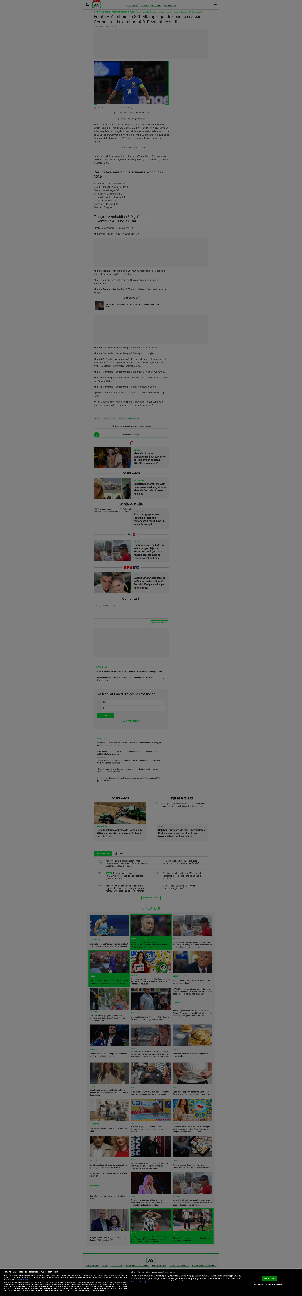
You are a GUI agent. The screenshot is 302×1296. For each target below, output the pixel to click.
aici (117, 1286)
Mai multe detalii (23, 1279)
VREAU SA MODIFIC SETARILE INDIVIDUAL (269, 1284)
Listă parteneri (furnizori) (138, 1282)
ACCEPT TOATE (269, 1278)
